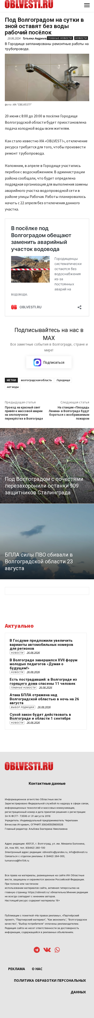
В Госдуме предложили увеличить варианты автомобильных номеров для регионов (41, 644)
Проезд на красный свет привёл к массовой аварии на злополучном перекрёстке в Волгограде (24, 413)
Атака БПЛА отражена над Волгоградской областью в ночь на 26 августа (44, 699)
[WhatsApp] (57, 950)
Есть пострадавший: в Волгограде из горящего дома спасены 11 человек (43, 681)
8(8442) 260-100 (35, 847)
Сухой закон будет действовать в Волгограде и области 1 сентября (40, 716)
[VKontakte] (47, 950)
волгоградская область (36, 380)
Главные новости (60, 38)
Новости (81, 38)
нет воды (13, 387)
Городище (63, 380)
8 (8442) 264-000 (54, 856)
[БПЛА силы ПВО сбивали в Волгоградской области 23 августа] (47, 541)
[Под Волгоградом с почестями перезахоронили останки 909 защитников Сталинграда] (47, 466)
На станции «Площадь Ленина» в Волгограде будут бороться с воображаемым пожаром (69, 413)
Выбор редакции (22, 707)
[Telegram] (37, 950)
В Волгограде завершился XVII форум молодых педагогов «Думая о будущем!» (43, 664)
